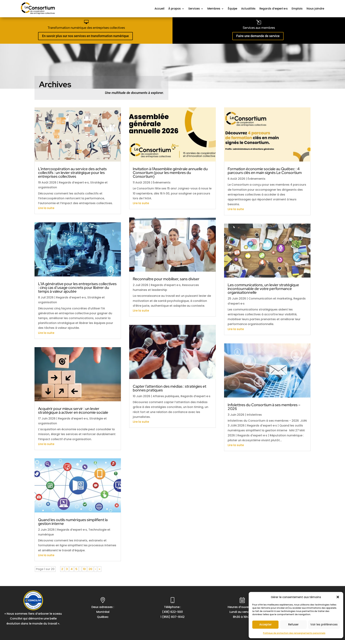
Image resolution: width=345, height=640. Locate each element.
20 (90, 569)
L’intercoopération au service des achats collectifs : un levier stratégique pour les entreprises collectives (72, 172)
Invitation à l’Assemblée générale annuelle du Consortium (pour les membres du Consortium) (170, 172)
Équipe (232, 8)
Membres (213, 8)
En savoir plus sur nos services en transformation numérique (85, 36)
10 (84, 569)
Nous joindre (315, 8)
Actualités (248, 8)
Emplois (297, 8)
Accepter (265, 624)
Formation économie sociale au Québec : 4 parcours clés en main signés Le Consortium (265, 170)
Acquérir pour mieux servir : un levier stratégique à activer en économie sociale (73, 410)
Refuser (293, 624)
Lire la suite (46, 208)
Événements (162, 182)
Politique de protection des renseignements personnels (294, 633)
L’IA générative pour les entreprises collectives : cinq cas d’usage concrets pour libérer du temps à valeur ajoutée (77, 287)
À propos (174, 8)
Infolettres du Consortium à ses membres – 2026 (264, 406)
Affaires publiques (166, 396)
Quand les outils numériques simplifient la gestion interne (73, 521)
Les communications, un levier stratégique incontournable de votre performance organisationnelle (263, 288)
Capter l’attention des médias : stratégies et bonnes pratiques (169, 388)
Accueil (159, 8)
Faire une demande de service (258, 36)
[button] (338, 597)
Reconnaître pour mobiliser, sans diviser (166, 278)
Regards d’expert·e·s (273, 8)
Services (194, 8)
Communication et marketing (270, 298)
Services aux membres (259, 28)
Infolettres (254, 415)
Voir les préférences (324, 624)
